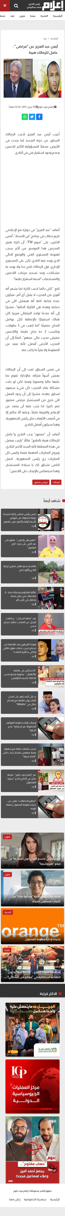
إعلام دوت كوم (46, 106)
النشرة (44, 15)
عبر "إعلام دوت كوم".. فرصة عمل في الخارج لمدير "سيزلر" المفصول (21, 778)
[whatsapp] (25, 117)
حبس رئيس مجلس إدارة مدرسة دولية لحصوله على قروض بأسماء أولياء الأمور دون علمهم (19, 518)
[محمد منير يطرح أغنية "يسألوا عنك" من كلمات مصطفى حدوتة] (32, 888)
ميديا (32, 15)
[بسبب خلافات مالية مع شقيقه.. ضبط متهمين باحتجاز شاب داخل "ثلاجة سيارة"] (51, 754)
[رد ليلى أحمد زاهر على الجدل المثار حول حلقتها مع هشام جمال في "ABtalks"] (51, 702)
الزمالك (56, 482)
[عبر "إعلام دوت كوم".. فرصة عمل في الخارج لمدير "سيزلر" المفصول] (51, 781)
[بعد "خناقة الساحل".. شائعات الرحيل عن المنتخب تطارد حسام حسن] (51, 624)
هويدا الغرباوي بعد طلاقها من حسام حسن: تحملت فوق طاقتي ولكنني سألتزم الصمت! (19, 648)
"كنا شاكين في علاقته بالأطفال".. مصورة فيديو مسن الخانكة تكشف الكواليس (20, 674)
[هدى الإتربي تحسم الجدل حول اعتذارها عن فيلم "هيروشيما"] (32, 851)
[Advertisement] (32, 190)
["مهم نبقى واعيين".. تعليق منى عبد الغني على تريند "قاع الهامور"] (51, 546)
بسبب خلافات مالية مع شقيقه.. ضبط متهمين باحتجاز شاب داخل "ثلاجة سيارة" (19, 752)
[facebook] (39, 117)
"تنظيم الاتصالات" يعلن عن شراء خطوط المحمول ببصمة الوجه (21, 804)
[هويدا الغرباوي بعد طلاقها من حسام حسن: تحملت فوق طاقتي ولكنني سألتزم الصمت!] (51, 650)
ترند (12, 15)
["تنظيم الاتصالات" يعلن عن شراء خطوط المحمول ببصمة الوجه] (51, 807)
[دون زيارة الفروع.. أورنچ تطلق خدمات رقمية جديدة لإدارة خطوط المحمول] (32, 926)
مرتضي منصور (41, 482)
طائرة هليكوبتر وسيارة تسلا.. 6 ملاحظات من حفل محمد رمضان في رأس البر (20, 596)
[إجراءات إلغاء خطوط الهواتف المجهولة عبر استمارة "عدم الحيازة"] (51, 728)
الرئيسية (57, 15)
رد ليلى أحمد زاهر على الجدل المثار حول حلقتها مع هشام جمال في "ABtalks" (21, 700)
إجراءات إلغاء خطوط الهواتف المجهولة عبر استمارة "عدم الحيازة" (21, 726)
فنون (22, 15)
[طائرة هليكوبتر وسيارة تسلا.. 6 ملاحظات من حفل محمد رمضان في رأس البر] (51, 598)
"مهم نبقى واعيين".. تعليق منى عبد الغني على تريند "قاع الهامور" (20, 544)
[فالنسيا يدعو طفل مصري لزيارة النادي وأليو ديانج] (51, 572)
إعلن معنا (14, 1199)
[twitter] (32, 117)
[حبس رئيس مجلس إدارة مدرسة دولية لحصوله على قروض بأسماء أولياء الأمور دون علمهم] (51, 520)
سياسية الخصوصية (35, 1199)
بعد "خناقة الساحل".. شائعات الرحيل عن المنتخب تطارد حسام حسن (20, 622)
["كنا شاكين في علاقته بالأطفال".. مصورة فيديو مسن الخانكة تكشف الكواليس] (51, 676)
